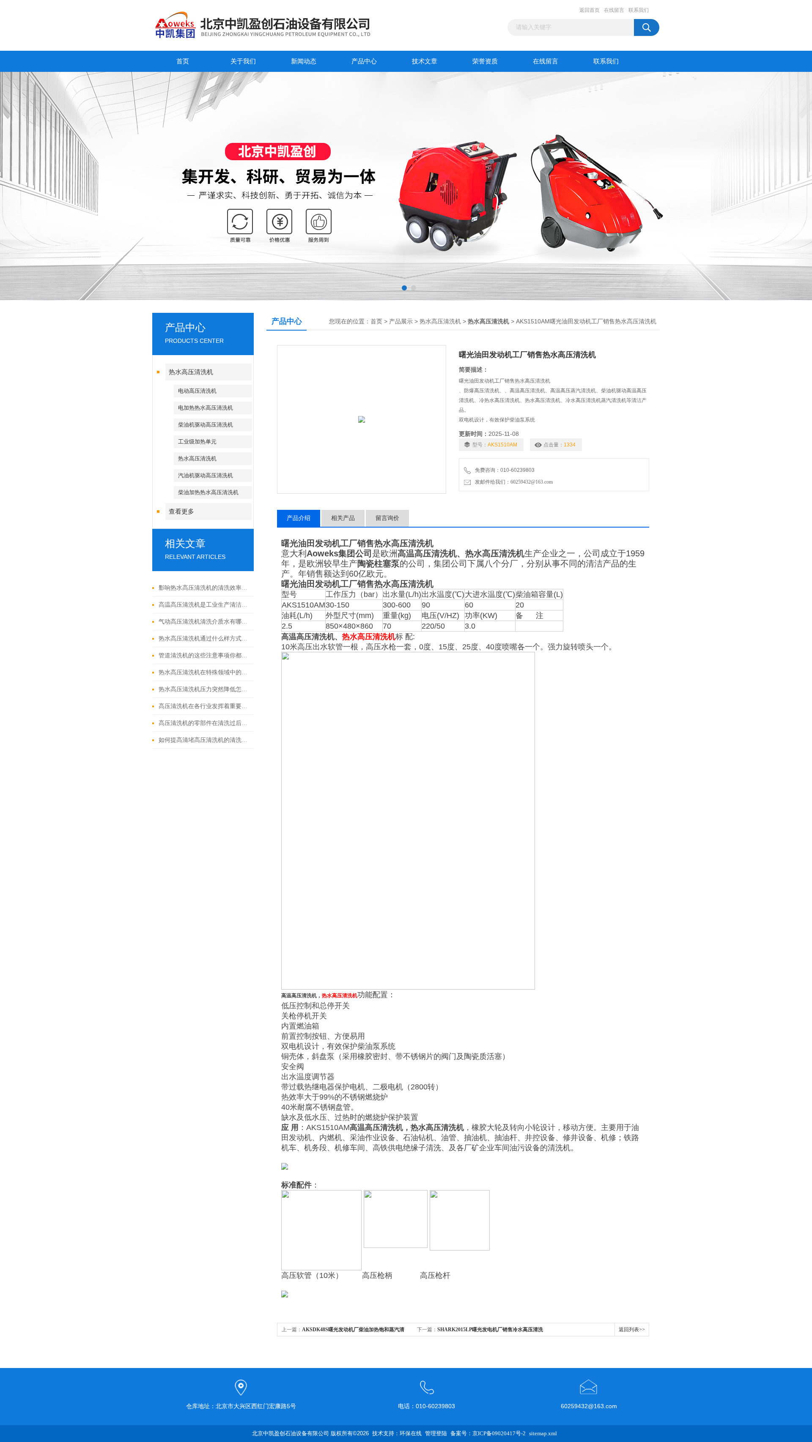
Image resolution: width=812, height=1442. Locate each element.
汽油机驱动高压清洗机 (205, 475)
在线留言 (614, 10)
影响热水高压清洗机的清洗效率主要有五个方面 (204, 588)
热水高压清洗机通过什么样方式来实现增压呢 (204, 638)
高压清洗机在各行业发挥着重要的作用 (204, 706)
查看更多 (181, 511)
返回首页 (589, 10)
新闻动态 (303, 61)
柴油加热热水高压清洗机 (208, 492)
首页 (182, 61)
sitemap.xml (543, 1433)
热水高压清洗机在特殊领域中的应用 (204, 672)
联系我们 (638, 10)
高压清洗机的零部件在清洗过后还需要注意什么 (204, 723)
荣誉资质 (485, 61)
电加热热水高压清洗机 (205, 408)
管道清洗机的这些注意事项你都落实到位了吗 (204, 655)
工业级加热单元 (197, 441)
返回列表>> (632, 1330)
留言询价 (387, 518)
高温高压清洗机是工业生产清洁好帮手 (204, 605)
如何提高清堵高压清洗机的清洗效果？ (204, 740)
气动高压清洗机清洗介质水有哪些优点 (204, 621)
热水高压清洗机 (191, 372)
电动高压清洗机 (197, 391)
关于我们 (243, 61)
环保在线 (411, 1433)
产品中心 (364, 61)
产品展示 (401, 321)
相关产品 (343, 518)
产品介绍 (298, 518)
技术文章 (424, 61)
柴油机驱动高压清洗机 (205, 424)
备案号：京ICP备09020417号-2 (488, 1433)
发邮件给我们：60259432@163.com (512, 482)
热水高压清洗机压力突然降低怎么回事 (204, 689)
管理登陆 (436, 1433)
